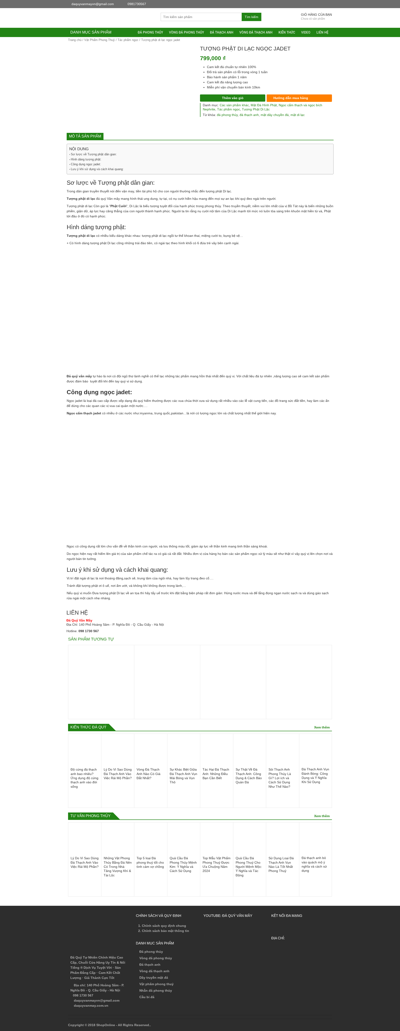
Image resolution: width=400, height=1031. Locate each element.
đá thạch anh (249, 115)
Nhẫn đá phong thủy (155, 990)
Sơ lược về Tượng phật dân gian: (94, 154)
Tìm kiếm (251, 17)
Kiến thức (286, 32)
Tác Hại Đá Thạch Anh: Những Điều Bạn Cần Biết (216, 774)
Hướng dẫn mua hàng (290, 98)
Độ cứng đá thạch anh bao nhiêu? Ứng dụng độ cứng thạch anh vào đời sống (84, 778)
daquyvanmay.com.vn (90, 1005)
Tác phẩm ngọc (128, 40)
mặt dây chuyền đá (275, 115)
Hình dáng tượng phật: (86, 159)
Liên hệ (322, 32)
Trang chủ (74, 40)
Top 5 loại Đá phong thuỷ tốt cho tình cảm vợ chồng (150, 862)
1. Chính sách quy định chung (162, 926)
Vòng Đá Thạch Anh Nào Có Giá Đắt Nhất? (148, 774)
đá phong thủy (227, 115)
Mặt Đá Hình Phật (264, 105)
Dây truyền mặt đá (153, 977)
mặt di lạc (298, 115)
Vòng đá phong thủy (186, 32)
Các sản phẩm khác (234, 105)
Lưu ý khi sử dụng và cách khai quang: (97, 169)
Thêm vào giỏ (233, 98)
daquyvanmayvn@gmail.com (96, 1000)
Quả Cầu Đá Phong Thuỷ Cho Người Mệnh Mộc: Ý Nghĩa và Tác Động (249, 866)
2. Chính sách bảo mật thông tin (163, 931)
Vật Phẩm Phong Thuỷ (99, 40)
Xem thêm (322, 727)
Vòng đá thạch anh (255, 32)
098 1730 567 (88, 631)
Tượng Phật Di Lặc (256, 109)
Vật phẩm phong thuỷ (156, 984)
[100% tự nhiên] (103, 17)
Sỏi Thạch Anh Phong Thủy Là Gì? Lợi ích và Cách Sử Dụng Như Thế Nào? (280, 778)
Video (305, 32)
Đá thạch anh (221, 32)
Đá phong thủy (150, 32)
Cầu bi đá (146, 997)
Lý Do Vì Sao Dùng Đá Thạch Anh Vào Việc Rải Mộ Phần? (118, 774)
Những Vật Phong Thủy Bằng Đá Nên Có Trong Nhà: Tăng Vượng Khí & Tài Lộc (118, 866)
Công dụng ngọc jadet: (86, 164)
